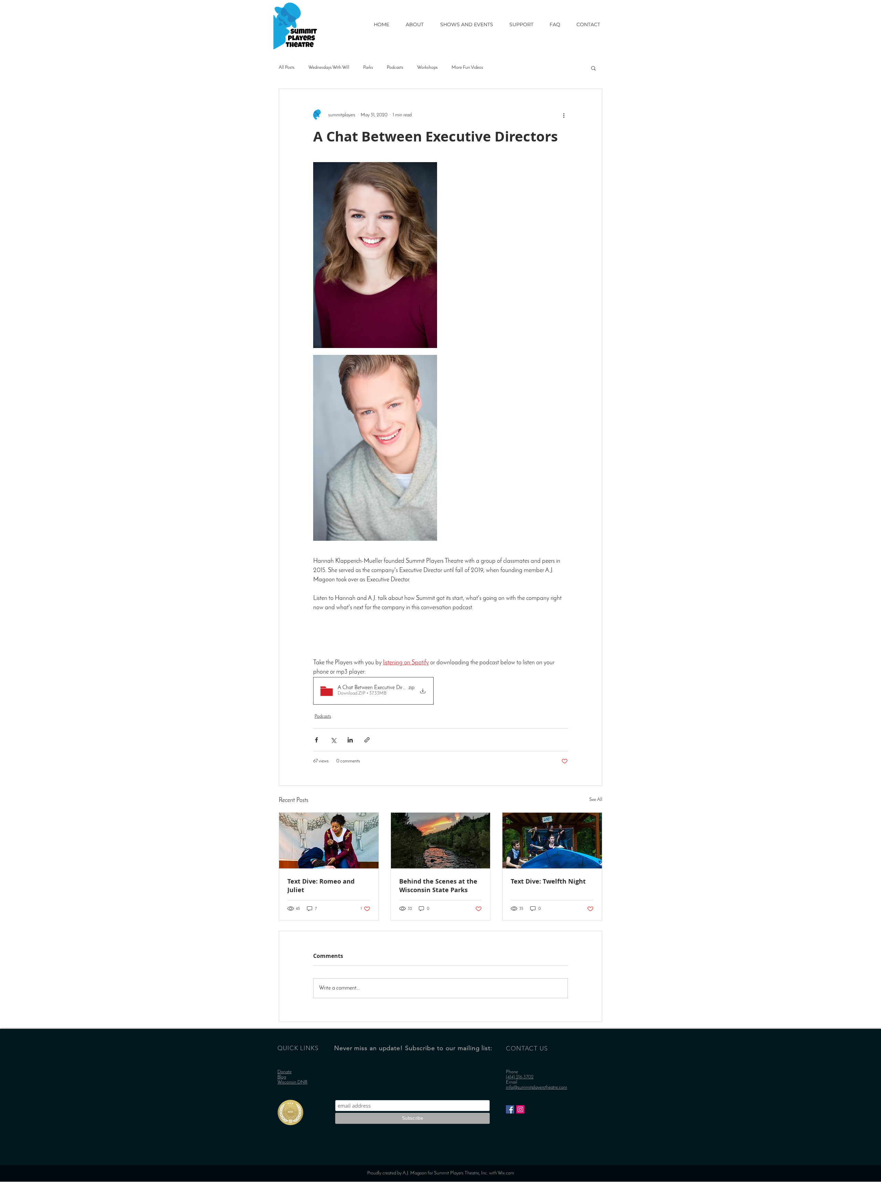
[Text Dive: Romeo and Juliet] (329, 840)
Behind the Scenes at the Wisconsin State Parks (438, 885)
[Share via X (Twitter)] (333, 740)
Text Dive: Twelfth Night (548, 881)
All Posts (287, 67)
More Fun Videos (467, 67)
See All (595, 799)
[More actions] (564, 115)
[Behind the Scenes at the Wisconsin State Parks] (440, 840)
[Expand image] (375, 255)
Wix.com (506, 1173)
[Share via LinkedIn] (350, 740)
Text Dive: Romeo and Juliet (320, 885)
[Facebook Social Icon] (510, 1109)
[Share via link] (367, 740)
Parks (368, 67)
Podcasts (395, 67)
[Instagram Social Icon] (520, 1109)
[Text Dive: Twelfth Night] (552, 840)
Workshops (427, 67)
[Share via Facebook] (316, 740)
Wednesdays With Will (328, 67)
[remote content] (440, 640)
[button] (593, 68)
